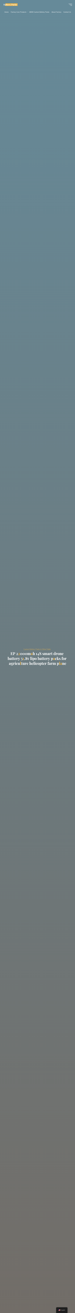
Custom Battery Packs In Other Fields (37, 649)
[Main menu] (70, 5)
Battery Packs (10, 4)
